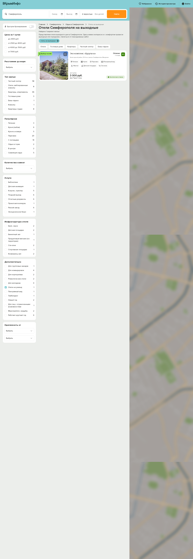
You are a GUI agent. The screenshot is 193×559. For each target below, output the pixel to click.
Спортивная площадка (21, 249)
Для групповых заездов (21, 266)
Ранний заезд (21, 208)
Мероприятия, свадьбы (21, 311)
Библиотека (21, 182)
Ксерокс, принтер (21, 191)
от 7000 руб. (13, 52)
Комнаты (21, 105)
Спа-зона (21, 245)
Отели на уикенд (21, 287)
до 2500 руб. (13, 39)
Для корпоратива (21, 274)
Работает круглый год (21, 315)
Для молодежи (21, 283)
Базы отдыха (21, 100)
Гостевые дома (21, 96)
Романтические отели (21, 279)
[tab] (51, 77)
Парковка (21, 136)
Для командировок (21, 270)
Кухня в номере (21, 131)
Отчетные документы (21, 199)
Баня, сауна (21, 226)
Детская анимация (21, 186)
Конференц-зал (21, 254)
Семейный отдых (21, 153)
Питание (21, 123)
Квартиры (71, 47)
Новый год (21, 300)
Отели (43, 47)
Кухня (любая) (21, 127)
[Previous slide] (42, 65)
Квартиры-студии (21, 109)
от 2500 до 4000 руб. (17, 43)
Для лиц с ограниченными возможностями (21, 305)
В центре (21, 148)
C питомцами (21, 140)
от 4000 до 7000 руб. (17, 47)
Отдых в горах (21, 144)
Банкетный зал (21, 234)
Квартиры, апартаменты (21, 92)
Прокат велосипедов (21, 203)
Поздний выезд (21, 195)
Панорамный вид (21, 291)
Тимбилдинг (21, 296)
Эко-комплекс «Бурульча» (83, 53)
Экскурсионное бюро (21, 212)
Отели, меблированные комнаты (21, 86)
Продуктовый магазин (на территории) (21, 240)
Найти (116, 14)
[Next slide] (65, 65)
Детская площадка (21, 230)
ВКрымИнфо (11, 3)
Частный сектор (21, 81)
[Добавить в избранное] (65, 54)
